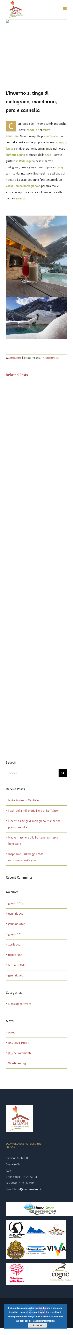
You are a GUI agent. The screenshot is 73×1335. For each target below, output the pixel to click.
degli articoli (18, 1042)
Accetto (37, 1325)
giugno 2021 (15, 934)
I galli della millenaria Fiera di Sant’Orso (33, 810)
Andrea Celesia (14, 358)
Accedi (12, 1032)
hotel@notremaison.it (28, 1189)
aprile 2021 (15, 944)
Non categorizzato (51, 358)
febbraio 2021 (16, 965)
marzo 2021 (15, 954)
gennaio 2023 (16, 913)
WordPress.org (17, 1063)
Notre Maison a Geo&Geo (24, 800)
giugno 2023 (15, 903)
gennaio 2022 (16, 923)
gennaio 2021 (16, 975)
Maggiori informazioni (44, 1320)
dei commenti (19, 1053)
